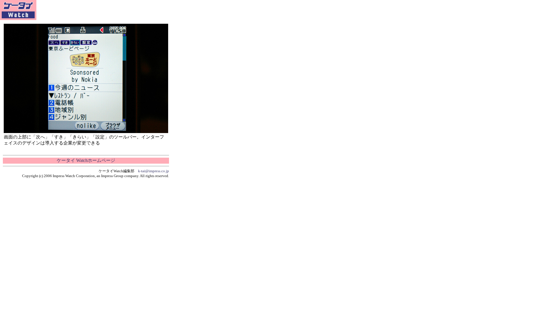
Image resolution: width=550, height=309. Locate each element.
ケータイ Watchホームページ (86, 160)
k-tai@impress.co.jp (153, 171)
